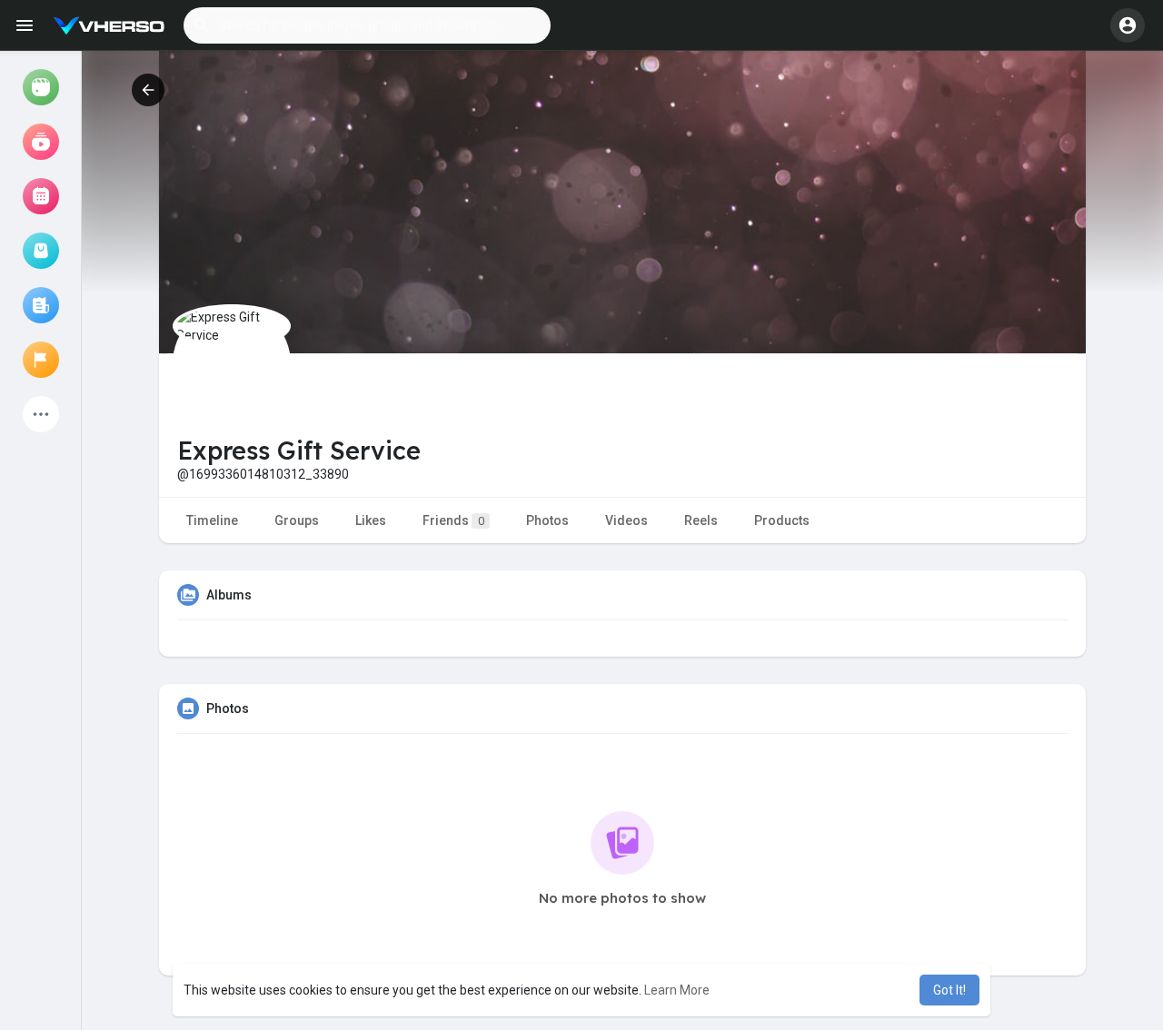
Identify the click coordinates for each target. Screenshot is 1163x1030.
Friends (453, 520)
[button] (367, 25)
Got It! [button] (949, 990)
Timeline (212, 520)
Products (782, 520)
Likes (370, 520)
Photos (547, 520)
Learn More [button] (677, 990)
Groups (296, 520)
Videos (626, 520)
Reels (701, 520)
